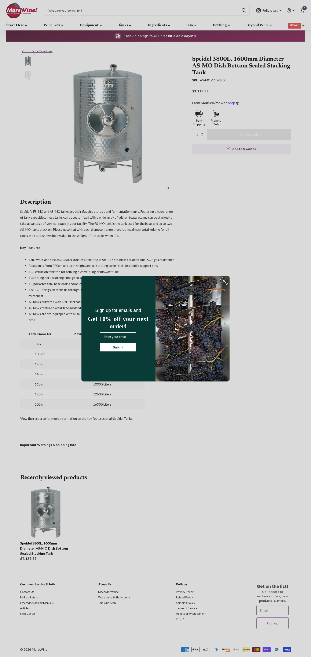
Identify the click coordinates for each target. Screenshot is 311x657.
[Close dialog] (224, 281)
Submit (118, 347)
